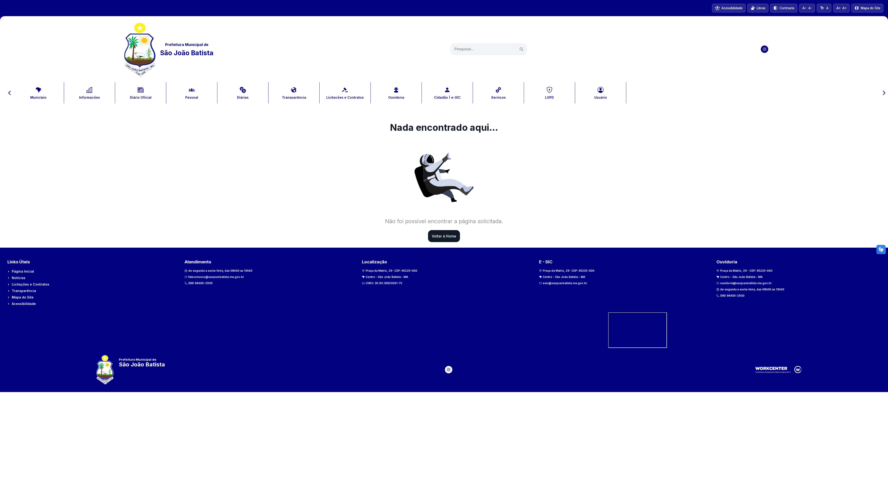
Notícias (18, 278)
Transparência (24, 291)
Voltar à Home (444, 236)
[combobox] (488, 49)
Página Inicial (23, 271)
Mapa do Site (23, 297)
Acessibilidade (24, 304)
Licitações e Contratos (30, 284)
